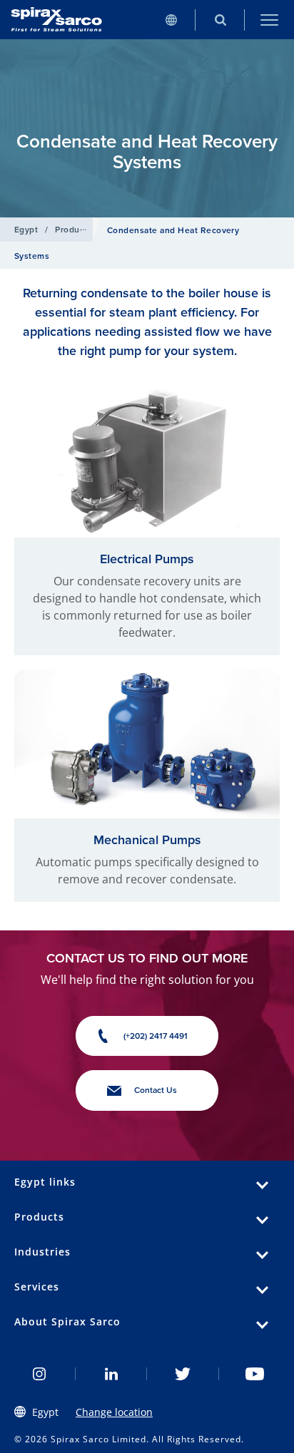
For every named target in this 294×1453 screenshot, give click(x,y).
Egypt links (45, 1181)
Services (36, 1286)
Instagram (39, 1373)
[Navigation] (269, 19)
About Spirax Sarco (67, 1321)
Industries (42, 1251)
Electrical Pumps (147, 559)
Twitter (183, 1373)
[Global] (171, 19)
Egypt (26, 229)
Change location (114, 1412)
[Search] (220, 19)
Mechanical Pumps (147, 839)
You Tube (255, 1373)
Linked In (111, 1373)
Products (73, 229)
